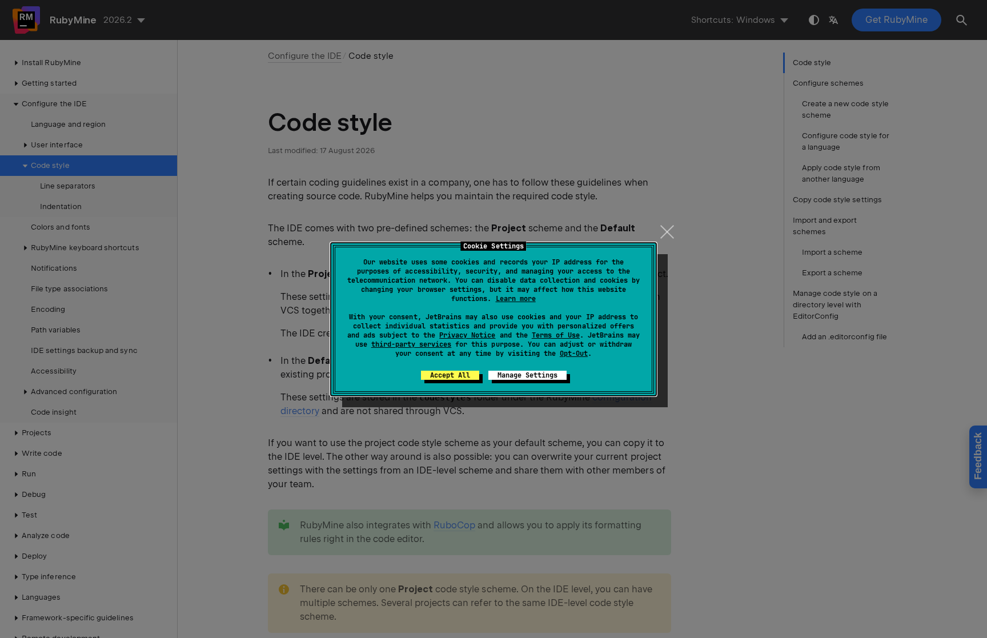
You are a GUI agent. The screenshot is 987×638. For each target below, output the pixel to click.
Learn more (516, 298)
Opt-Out (574, 353)
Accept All (450, 375)
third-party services (411, 344)
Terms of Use (556, 335)
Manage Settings (527, 375)
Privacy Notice (467, 335)
